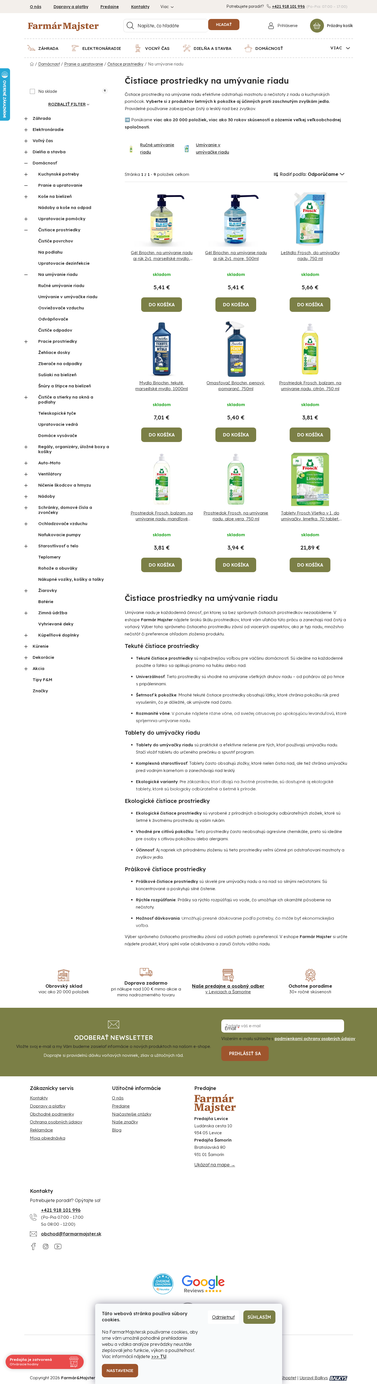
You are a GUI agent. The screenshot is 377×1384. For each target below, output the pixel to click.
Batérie (45, 601)
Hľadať (224, 24)
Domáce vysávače (57, 435)
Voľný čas (43, 140)
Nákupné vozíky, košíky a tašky (71, 579)
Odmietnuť (223, 1317)
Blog (116, 1130)
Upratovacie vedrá (58, 424)
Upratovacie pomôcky (61, 218)
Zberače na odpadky (60, 363)
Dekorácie (43, 657)
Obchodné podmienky (52, 1114)
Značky (40, 690)
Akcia (38, 668)
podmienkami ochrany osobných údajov (315, 1038)
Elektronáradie (48, 129)
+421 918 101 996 (288, 6)
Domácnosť (45, 163)
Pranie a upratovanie (60, 185)
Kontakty (140, 6)
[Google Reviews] (203, 1283)
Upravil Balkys (313, 1377)
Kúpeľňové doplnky (58, 635)
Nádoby (46, 496)
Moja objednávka (47, 1138)
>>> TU (158, 1356)
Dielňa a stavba (49, 151)
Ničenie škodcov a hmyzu (64, 485)
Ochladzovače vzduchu (62, 523)
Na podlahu (50, 252)
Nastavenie (120, 1370)
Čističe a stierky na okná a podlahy (65, 399)
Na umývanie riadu (58, 274)
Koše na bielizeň (55, 196)
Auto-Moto (49, 462)
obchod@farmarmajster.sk (71, 1234)
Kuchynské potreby (58, 174)
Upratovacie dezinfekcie (64, 263)
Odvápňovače (53, 319)
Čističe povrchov (55, 241)
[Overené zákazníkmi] (163, 1283)
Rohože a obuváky (57, 568)
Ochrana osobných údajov (56, 1122)
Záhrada (42, 118)
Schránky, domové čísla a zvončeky (65, 510)
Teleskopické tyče (57, 413)
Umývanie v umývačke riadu (67, 296)
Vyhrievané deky (55, 624)
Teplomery (49, 557)
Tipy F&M (42, 679)
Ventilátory (49, 474)
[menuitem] (46, 48)
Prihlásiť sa (245, 1053)
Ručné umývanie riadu (61, 285)
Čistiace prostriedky (59, 229)
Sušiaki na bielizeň (57, 374)
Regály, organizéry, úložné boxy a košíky (73, 449)
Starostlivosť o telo (58, 545)
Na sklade (72, 91)
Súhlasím (259, 1317)
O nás (35, 6)
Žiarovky (47, 590)
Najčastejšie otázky (131, 1114)
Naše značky (125, 1122)
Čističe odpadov (55, 330)
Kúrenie (41, 646)
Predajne (109, 6)
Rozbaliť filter (67, 104)
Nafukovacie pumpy (59, 534)
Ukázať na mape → (214, 1164)
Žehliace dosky (54, 352)
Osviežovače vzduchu (61, 307)
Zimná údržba (52, 612)
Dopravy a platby (71, 6)
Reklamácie (41, 1130)
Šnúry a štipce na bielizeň (64, 386)
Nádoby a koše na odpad (64, 207)
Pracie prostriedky (57, 341)
